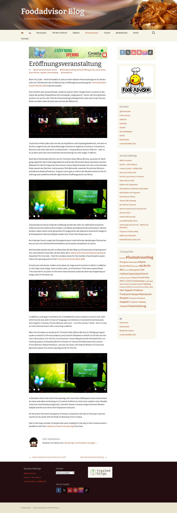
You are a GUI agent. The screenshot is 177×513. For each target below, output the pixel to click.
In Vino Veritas (125, 115)
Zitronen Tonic (125, 213)
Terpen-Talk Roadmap (128, 200)
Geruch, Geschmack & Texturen (132, 176)
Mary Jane (149, 287)
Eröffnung (85, 70)
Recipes (135, 294)
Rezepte (124, 297)
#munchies (133, 262)
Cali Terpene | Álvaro (127, 196)
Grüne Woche (34, 72)
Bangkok (136, 266)
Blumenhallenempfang (93, 457)
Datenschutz (124, 326)
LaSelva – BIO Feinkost (128, 164)
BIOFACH (126, 270)
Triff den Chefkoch (59, 33)
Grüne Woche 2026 (127, 180)
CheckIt (107, 33)
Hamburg (147, 284)
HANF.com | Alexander (128, 235)
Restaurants (41, 33)
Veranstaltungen (91, 33)
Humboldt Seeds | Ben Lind (130, 239)
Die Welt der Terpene (128, 204)
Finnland (128, 278)
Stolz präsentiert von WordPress (46, 508)
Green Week (100, 70)
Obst (122, 290)
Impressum (124, 322)
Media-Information (127, 330)
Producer (138, 290)
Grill (130, 284)
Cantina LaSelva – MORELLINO (131, 168)
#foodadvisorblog (69, 70)
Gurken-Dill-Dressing (127, 217)
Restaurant (145, 294)
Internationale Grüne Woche (46, 70)
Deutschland (135, 273)
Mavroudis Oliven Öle (128, 172)
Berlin (79, 70)
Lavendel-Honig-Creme (128, 221)
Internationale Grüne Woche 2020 (47, 457)
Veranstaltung (52, 72)
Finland (122, 278)
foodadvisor (67, 72)
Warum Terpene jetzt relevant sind (133, 208)
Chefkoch (124, 273)
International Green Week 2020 (71, 259)
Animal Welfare (126, 266)
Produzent (125, 294)
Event (92, 70)
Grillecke (76, 33)
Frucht (141, 277)
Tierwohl (124, 306)
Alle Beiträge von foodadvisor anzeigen (80, 443)
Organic (129, 290)
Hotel (129, 287)
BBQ (141, 265)
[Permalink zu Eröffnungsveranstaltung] (30, 70)
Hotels (136, 33)
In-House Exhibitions (138, 287)
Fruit (147, 277)
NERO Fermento (126, 160)
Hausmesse (123, 287)
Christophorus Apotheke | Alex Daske (134, 188)
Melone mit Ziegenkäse (129, 184)
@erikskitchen (122, 33)
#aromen (122, 258)
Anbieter (142, 261)
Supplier (43, 72)
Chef (142, 269)
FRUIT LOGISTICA (128, 281)
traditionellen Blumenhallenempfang (86, 252)
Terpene (133, 302)
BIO (121, 269)
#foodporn (124, 262)
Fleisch (135, 277)
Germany (140, 280)
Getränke (25, 38)
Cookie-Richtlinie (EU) (128, 143)
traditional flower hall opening (60, 426)
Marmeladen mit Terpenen (130, 192)
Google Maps (149, 281)
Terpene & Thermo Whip (129, 231)
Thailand (142, 302)
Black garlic (134, 270)
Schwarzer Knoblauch (137, 298)
